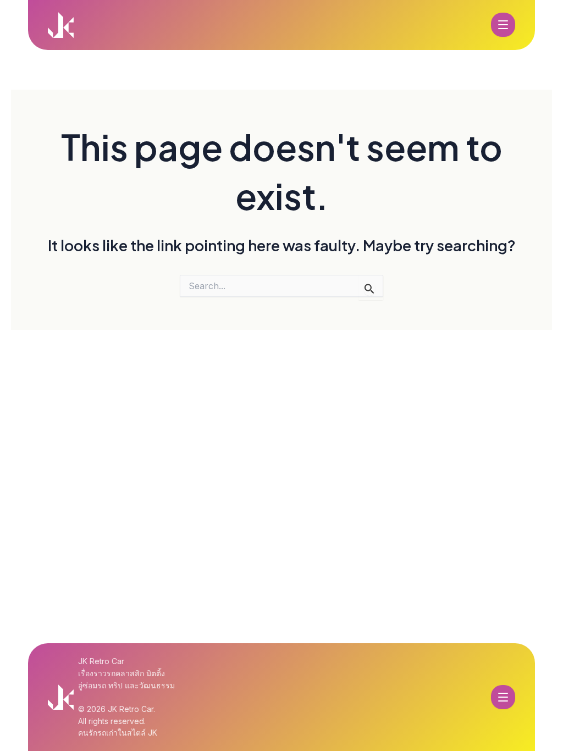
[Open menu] (503, 25)
